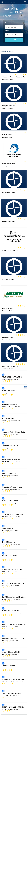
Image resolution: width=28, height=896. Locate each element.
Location (7, 30)
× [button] (7, 27)
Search (14, 39)
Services (7, 23)
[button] (14, 27)
